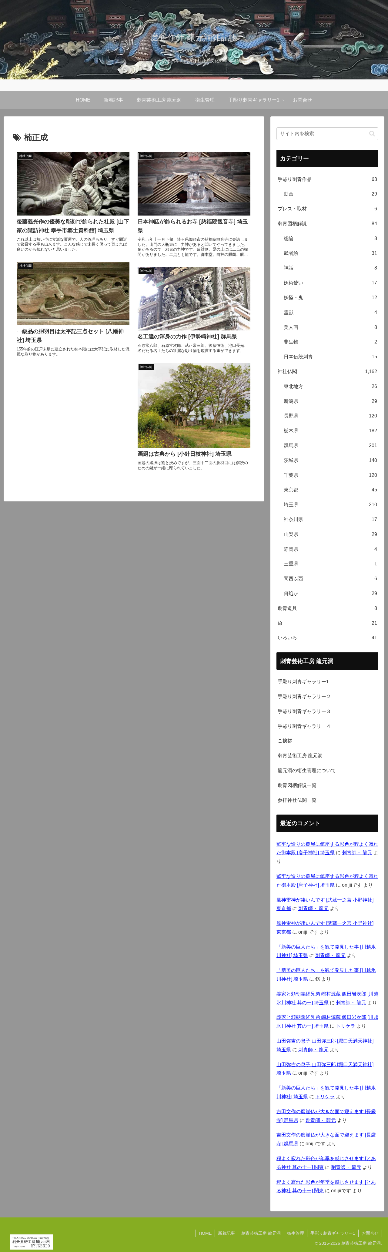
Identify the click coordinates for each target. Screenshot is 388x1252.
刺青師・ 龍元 (357, 852)
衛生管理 (295, 1233)
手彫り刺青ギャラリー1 (303, 681)
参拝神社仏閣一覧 (297, 800)
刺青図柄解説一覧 (297, 785)
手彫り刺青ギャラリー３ (304, 711)
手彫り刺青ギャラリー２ (304, 696)
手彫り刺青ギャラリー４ (304, 726)
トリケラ (345, 1026)
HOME (205, 1233)
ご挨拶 (285, 740)
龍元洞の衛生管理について (307, 770)
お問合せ (370, 1233)
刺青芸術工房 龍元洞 (300, 755)
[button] (372, 133)
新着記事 (226, 1233)
